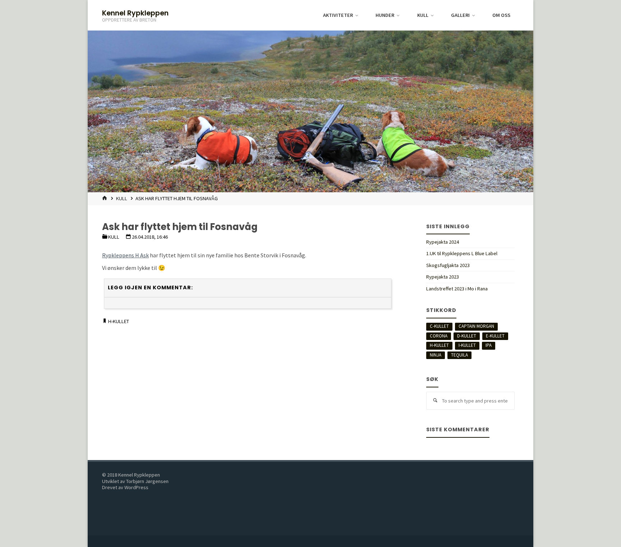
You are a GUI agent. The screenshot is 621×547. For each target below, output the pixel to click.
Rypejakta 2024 (442, 242)
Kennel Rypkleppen (135, 13)
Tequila (459, 355)
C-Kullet (439, 326)
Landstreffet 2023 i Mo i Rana (457, 288)
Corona (438, 336)
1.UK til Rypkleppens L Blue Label (461, 253)
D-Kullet (466, 336)
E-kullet (495, 336)
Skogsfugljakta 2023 (448, 265)
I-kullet (467, 345)
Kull (121, 198)
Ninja (435, 355)
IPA (489, 345)
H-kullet (118, 321)
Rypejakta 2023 (442, 277)
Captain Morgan (476, 326)
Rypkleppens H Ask (125, 255)
